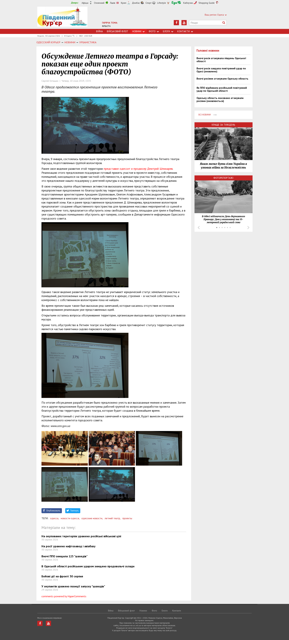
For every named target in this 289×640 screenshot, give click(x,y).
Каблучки (188, 2)
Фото (152, 31)
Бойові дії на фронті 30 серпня (62, 576)
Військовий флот (117, 31)
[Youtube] (184, 22)
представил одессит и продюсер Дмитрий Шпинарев (138, 169)
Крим (123, 2)
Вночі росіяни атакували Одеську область (222, 78)
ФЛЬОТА (106, 26)
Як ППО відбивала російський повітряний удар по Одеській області (222, 89)
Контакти (183, 31)
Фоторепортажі (223, 177)
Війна (99, 31)
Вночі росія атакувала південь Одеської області (221, 59)
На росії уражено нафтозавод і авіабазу (68, 546)
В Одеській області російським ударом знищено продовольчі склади (87, 566)
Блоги (166, 31)
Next (248, 227)
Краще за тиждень (223, 124)
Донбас (136, 2)
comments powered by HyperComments (63, 596)
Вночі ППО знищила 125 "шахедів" (64, 556)
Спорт (149, 2)
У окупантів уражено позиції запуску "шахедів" (73, 586)
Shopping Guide (207, 2)
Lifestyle (161, 2)
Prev (199, 227)
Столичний (99, 2)
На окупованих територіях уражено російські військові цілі (81, 536)
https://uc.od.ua (62, 18)
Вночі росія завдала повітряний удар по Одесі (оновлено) (221, 70)
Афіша (85, 2)
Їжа (176, 3)
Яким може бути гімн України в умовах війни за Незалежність (223, 165)
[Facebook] (176, 22)
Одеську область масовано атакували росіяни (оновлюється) (220, 99)
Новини (136, 31)
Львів (112, 2)
